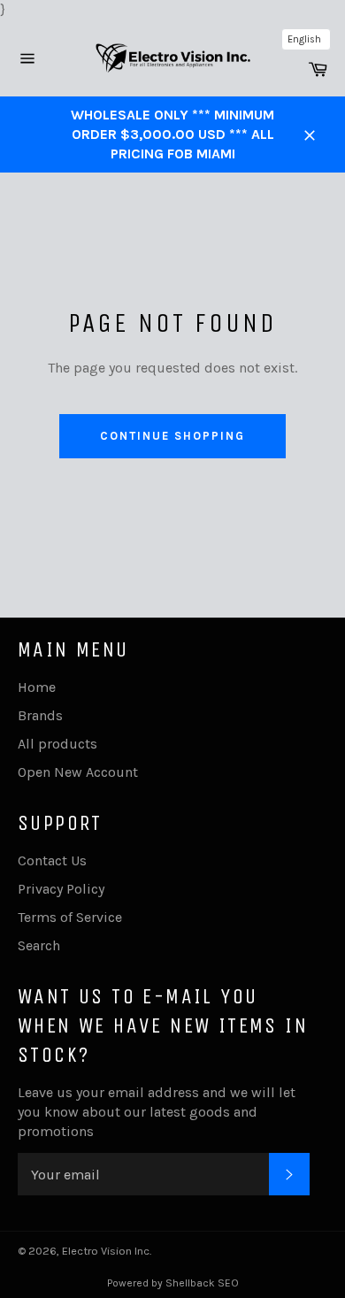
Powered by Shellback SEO (173, 1283)
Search (39, 945)
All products (57, 743)
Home (37, 687)
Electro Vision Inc (106, 1250)
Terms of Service (70, 917)
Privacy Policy (61, 888)
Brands (40, 715)
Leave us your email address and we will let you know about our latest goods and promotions (156, 1112)
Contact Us (52, 860)
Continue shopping (172, 435)
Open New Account (78, 772)
